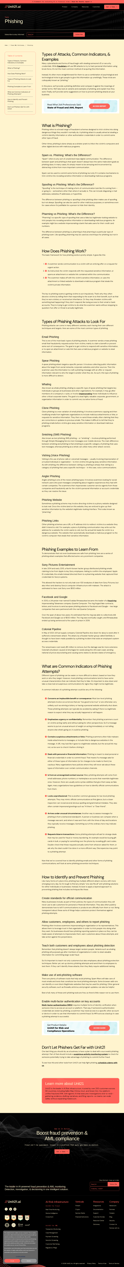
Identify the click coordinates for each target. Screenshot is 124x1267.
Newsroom (112, 1206)
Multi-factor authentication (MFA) (57, 1005)
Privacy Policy (91, 1263)
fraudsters (62, 66)
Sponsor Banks (80, 1213)
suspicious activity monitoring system (91, 1054)
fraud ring (112, 600)
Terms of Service (114, 1263)
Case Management (52, 1233)
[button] (64, 7)
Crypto (77, 1209)
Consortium (49, 1217)
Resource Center (98, 1221)
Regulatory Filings (51, 1248)
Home (6, 45)
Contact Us (113, 1224)
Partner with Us (114, 1228)
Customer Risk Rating (52, 1244)
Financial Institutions (81, 1217)
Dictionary (96, 1224)
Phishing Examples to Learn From (19, 86)
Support (96, 1213)
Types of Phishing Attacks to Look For (19, 80)
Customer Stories (99, 1217)
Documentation (98, 1209)
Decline (29, 1261)
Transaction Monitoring (53, 1229)
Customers (96, 7)
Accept (12, 1261)
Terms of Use (102, 1263)
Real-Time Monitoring (52, 1209)
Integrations (97, 1206)
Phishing (30, 45)
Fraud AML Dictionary (17, 45)
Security (112, 1221)
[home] (13, 6)
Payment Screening (52, 1237)
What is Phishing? (14, 68)
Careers (111, 1213)
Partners (112, 1209)
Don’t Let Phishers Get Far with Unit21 (18, 108)
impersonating (85, 393)
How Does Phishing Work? (17, 74)
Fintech (77, 1206)
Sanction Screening (52, 1240)
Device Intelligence (52, 1213)
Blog (110, 1217)
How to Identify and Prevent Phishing (17, 100)
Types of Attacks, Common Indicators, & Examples (17, 62)
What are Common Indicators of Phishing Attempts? (19, 93)
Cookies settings (20, 1256)
